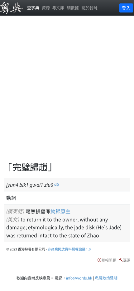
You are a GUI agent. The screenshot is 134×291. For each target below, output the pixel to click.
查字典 (33, 8)
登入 (126, 8)
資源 (46, 8)
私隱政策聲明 (106, 277)
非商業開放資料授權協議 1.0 (69, 248)
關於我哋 (89, 8)
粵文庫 (58, 8)
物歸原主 (60, 211)
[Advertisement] (67, 92)
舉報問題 (108, 260)
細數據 (73, 8)
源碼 (126, 260)
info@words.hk (79, 277)
